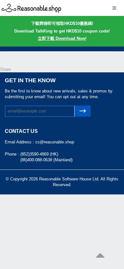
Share (5, 69)
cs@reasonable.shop (54, 142)
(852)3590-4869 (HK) (39, 154)
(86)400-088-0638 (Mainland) (46, 159)
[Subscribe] (83, 111)
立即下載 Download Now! (62, 38)
